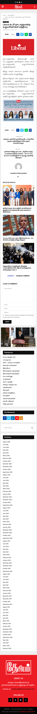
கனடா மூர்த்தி (7, 382)
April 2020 (6, 643)
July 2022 (5, 577)
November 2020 (7, 632)
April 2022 (6, 585)
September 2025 (7, 472)
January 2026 (7, 461)
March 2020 (6, 646)
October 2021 (6, 602)
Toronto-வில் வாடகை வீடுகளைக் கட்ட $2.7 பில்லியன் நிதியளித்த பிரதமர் (18, 239)
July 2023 (5, 544)
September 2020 (7, 637)
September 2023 (7, 538)
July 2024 (5, 511)
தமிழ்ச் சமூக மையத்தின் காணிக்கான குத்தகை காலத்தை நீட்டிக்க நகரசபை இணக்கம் (17, 210)
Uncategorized (7, 360)
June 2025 (6, 480)
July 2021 (5, 610)
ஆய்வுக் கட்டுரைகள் (10, 365)
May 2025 (5, 483)
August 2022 (6, 574)
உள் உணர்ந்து (7, 376)
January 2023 (7, 560)
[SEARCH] (32, 428)
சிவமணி (6, 390)
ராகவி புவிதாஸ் (8, 401)
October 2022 (7, 568)
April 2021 (5, 618)
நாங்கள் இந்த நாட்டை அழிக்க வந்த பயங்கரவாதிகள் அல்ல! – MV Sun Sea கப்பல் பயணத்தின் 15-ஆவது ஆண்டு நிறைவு (18, 155)
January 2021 (6, 626)
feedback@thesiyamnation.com (22, 689)
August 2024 (6, 508)
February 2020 (7, 648)
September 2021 (7, 604)
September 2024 (7, 505)
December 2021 (7, 596)
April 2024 (6, 519)
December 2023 (7, 530)
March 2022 (6, 588)
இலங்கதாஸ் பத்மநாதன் (11, 371)
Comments (10, 276)
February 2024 (7, 524)
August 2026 (6, 442)
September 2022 (7, 571)
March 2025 (6, 489)
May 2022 (5, 582)
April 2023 (6, 552)
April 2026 (6, 453)
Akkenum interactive (27, 711)
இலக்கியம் (6, 368)
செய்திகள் (5, 22)
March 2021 (6, 621)
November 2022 (7, 566)
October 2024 (7, 502)
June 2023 (6, 546)
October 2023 (7, 535)
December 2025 (7, 464)
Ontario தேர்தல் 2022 (9, 357)
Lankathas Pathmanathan (18, 173)
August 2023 (6, 541)
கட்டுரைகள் (7, 379)
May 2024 (5, 516)
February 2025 (7, 491)
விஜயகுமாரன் (8, 404)
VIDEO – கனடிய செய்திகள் (11, 363)
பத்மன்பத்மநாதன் (9, 399)
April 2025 (6, 486)
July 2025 (5, 478)
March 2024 (6, 522)
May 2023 (5, 549)
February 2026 (7, 458)
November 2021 (7, 599)
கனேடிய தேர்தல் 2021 (10, 385)
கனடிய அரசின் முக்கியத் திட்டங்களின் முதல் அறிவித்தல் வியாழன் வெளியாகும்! (18, 141)
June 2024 (6, 513)
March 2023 (6, 555)
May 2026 (5, 450)
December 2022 (7, 563)
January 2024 (7, 527)
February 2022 (7, 591)
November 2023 (7, 533)
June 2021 (6, 613)
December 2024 (7, 497)
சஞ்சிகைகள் (7, 387)
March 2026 (6, 456)
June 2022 (6, 579)
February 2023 (7, 557)
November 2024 (7, 500)
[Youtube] (20, 700)
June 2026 (6, 447)
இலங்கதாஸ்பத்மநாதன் (11, 374)
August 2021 (6, 607)
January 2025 (7, 494)
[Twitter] (15, 700)
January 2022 (7, 593)
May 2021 (5, 615)
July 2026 (5, 445)
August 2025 (6, 475)
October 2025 (7, 469)
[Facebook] (10, 700)
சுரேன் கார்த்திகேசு (9, 393)
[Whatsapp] (26, 700)
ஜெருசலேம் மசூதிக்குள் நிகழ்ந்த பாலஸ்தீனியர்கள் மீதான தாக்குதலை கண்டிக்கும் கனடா (17, 268)
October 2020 (7, 635)
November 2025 (7, 467)
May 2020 (5, 640)
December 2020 (7, 629)
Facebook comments (23, 276)
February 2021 (7, 624)
